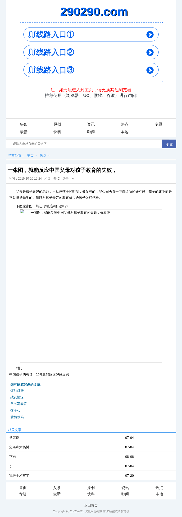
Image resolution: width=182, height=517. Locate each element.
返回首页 (91, 505)
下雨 (12, 456)
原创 (57, 124)
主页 (30, 155)
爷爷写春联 (18, 404)
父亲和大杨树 (19, 447)
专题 (158, 124)
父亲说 (14, 438)
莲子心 (15, 410)
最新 (23, 132)
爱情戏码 (17, 417)
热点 (124, 124)
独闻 (91, 132)
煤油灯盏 (17, 390)
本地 (124, 132)
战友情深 (17, 397)
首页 (23, 488)
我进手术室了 (19, 475)
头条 (23, 124)
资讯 (91, 124)
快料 (57, 132)
